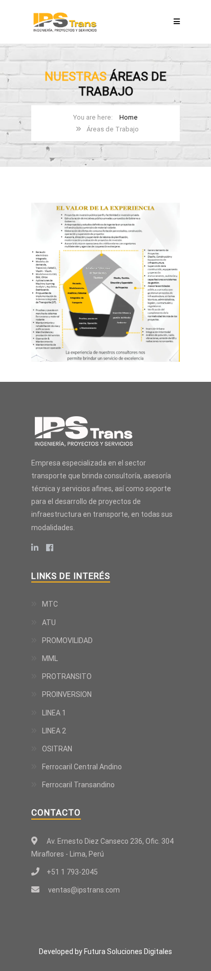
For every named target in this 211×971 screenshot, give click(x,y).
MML (50, 658)
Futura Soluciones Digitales (128, 951)
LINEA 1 (54, 713)
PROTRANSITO (67, 676)
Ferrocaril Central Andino (82, 767)
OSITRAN (57, 749)
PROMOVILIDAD (67, 640)
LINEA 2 (54, 731)
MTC (50, 604)
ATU (49, 622)
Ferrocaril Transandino (78, 785)
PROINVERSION (67, 694)
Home (128, 117)
